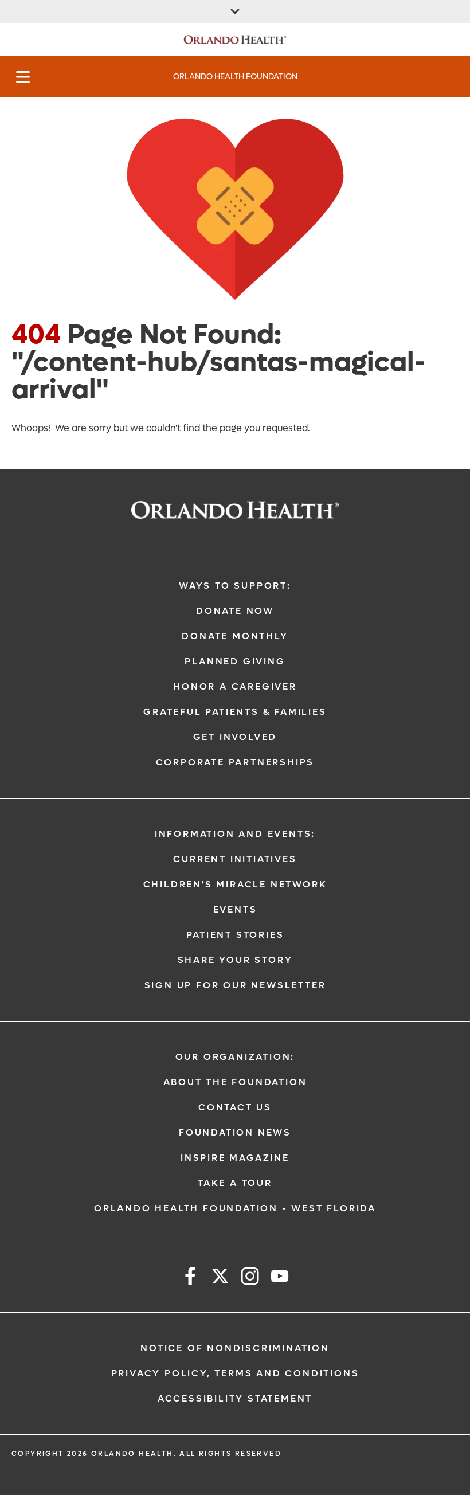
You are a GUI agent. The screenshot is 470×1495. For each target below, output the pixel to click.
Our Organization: (235, 1057)
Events (235, 909)
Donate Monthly (235, 636)
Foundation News (235, 1132)
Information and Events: (235, 834)
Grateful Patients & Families (234, 712)
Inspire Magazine (235, 1158)
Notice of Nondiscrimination (235, 1348)
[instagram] (250, 1278)
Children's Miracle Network (235, 884)
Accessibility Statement (235, 1398)
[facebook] (190, 1278)
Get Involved (235, 737)
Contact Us (235, 1107)
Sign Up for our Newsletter (235, 985)
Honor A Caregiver (235, 686)
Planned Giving (235, 661)
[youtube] (280, 1278)
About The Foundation (235, 1082)
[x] (220, 1278)
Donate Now (235, 611)
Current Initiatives (234, 859)
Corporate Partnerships (235, 762)
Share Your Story (235, 960)
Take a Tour (235, 1183)
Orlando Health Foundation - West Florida (235, 1208)
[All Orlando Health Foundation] (235, 11)
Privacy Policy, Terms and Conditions (235, 1373)
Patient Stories (235, 935)
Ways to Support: (235, 586)
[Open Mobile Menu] (22, 76)
